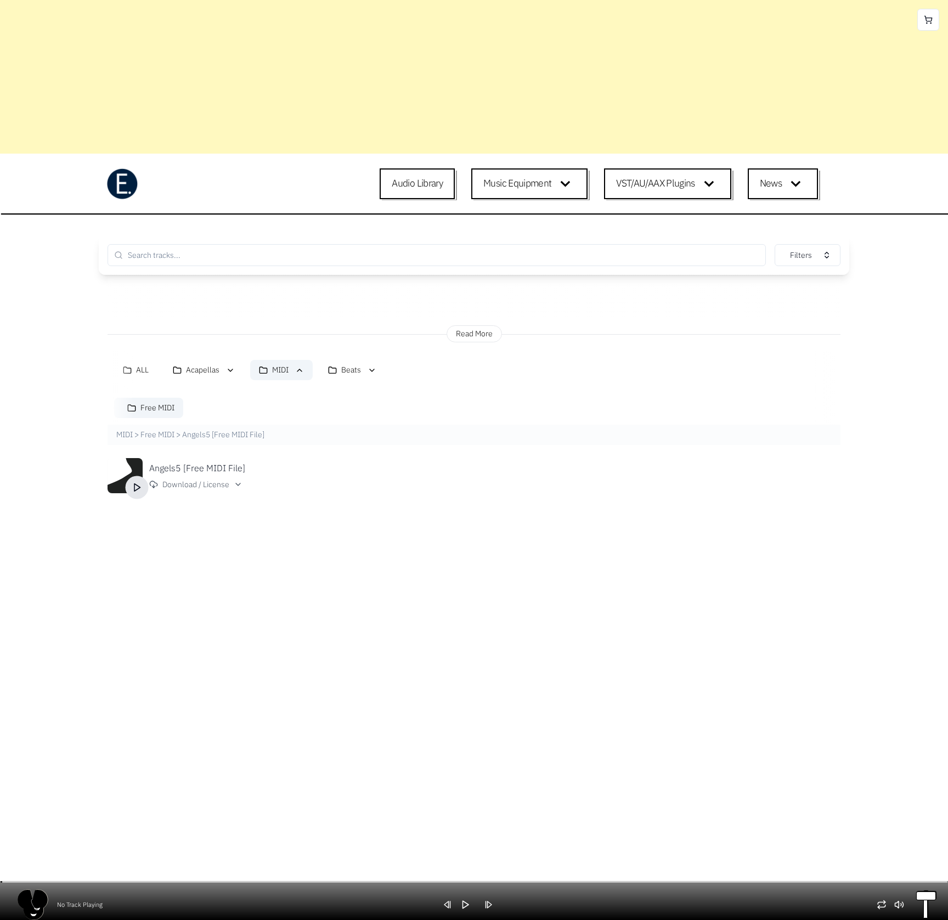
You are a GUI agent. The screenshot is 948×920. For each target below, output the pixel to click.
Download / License (195, 484)
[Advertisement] (329, 77)
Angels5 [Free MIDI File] (197, 467)
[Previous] (451, 904)
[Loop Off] (885, 904)
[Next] (492, 904)
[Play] (137, 487)
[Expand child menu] (567, 184)
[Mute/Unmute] (903, 904)
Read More (474, 333)
